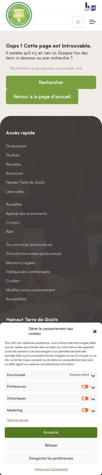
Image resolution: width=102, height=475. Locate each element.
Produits (13, 155)
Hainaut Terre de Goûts (25, 182)
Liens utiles (15, 191)
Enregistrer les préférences (51, 458)
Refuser (51, 445)
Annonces (14, 173)
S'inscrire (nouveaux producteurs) (33, 253)
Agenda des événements (26, 213)
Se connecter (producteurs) (29, 244)
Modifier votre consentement (30, 289)
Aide (9, 231)
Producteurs (16, 146)
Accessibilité (16, 299)
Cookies (13, 280)
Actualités (14, 204)
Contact (13, 222)
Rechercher (51, 82)
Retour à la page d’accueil (42, 96)
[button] (95, 331)
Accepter (51, 432)
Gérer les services (17, 420)
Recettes (13, 164)
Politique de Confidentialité (51, 469)
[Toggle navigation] (92, 22)
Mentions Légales (20, 262)
